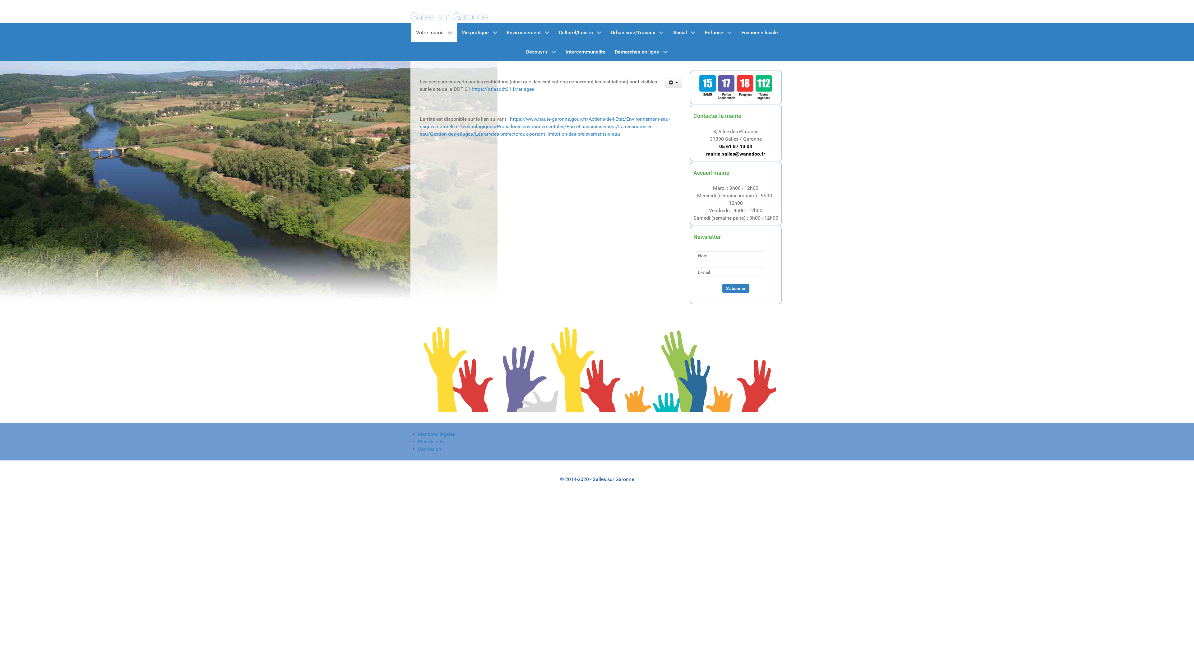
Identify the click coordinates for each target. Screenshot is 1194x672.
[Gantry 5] (449, 11)
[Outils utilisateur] (673, 82)
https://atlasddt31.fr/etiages (503, 89)
